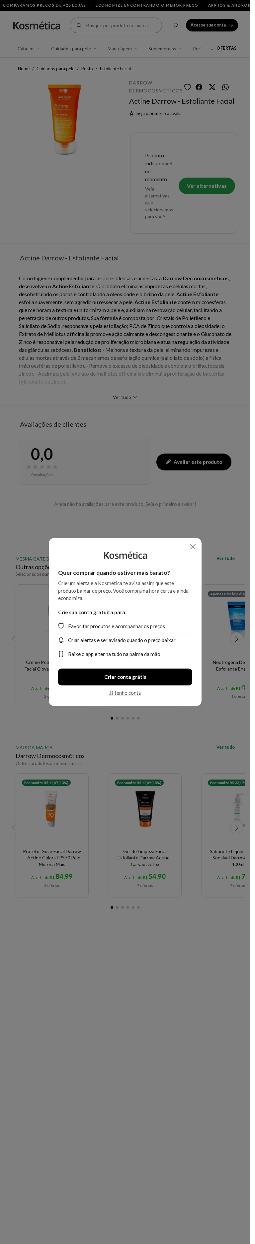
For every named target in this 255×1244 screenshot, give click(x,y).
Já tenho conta (125, 693)
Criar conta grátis (125, 677)
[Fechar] (193, 547)
